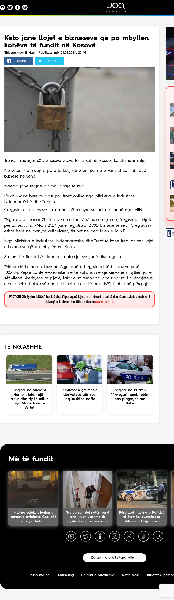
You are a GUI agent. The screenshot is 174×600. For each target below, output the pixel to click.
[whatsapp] (129, 536)
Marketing (66, 575)
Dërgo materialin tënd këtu (112, 558)
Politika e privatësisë (98, 575)
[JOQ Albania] (119, 9)
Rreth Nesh (131, 575)
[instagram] (114, 536)
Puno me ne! (40, 575)
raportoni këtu (104, 302)
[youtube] (71, 536)
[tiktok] (143, 536)
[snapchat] (158, 536)
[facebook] (100, 536)
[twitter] (85, 536)
